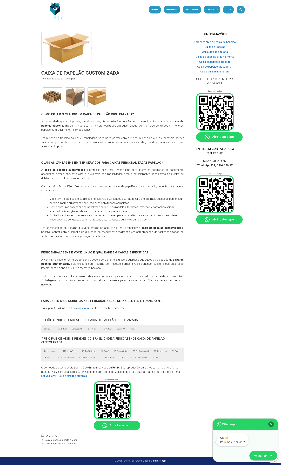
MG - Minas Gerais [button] (70, 351)
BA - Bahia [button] (175, 351)
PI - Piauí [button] (122, 358)
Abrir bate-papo (120, 425)
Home (154, 9)
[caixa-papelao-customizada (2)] (97, 97)
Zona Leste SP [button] (77, 329)
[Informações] (228, 9)
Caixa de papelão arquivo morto (215, 56)
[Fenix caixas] (55, 12)
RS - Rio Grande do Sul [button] (141, 351)
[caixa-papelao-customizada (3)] (52, 97)
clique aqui (82, 308)
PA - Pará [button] (155, 358)
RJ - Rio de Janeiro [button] (51, 351)
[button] (271, 424)
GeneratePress (159, 460)
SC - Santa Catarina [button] (120, 351)
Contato (212, 9)
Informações (52, 436)
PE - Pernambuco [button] (160, 351)
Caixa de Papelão (215, 46)
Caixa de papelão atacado (215, 61)
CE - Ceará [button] (47, 358)
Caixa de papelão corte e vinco (61, 440)
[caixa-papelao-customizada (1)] (75, 97)
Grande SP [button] (121, 329)
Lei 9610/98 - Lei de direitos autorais (64, 375)
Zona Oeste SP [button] (106, 329)
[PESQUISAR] (241, 9)
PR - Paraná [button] (105, 351)
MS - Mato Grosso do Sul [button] (87, 358)
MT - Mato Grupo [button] (108, 358)
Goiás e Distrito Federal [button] (65, 358)
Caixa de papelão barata (214, 71)
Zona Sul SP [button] (92, 329)
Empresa (171, 9)
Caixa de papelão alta (215, 51)
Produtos (192, 9)
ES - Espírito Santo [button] (88, 351)
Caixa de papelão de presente (60, 443)
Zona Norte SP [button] (61, 329)
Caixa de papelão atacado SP (215, 66)
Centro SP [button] (47, 329)
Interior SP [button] (133, 329)
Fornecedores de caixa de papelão (215, 42)
